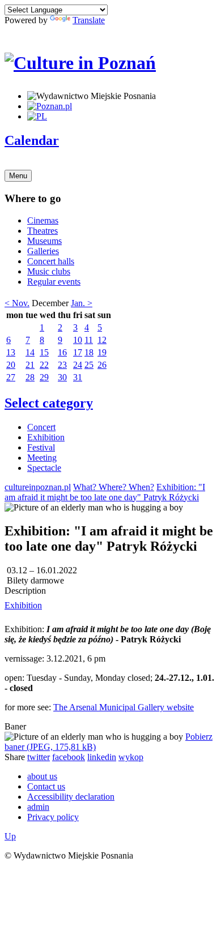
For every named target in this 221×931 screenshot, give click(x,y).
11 (88, 340)
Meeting (42, 457)
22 (44, 365)
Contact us (46, 786)
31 (77, 377)
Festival (41, 447)
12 (102, 340)
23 (62, 365)
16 (62, 352)
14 (30, 352)
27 (10, 377)
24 (77, 365)
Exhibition (46, 437)
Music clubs (48, 271)
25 (89, 365)
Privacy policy (53, 817)
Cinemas (42, 220)
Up (10, 836)
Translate (89, 20)
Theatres (42, 230)
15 (44, 352)
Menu (18, 175)
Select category (49, 403)
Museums (44, 241)
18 (89, 352)
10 (77, 340)
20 (10, 365)
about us (42, 776)
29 (44, 377)
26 (102, 365)
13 (10, 352)
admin (38, 807)
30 (62, 377)
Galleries (43, 251)
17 (77, 352)
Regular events (53, 281)
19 (102, 352)
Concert (41, 427)
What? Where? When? (113, 487)
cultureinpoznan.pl (38, 487)
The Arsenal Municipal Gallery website (123, 707)
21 (30, 365)
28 (30, 377)
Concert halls (50, 261)
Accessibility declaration (70, 796)
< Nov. (17, 303)
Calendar (32, 140)
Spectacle (44, 468)
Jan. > (81, 303)
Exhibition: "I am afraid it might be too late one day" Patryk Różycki (105, 492)
